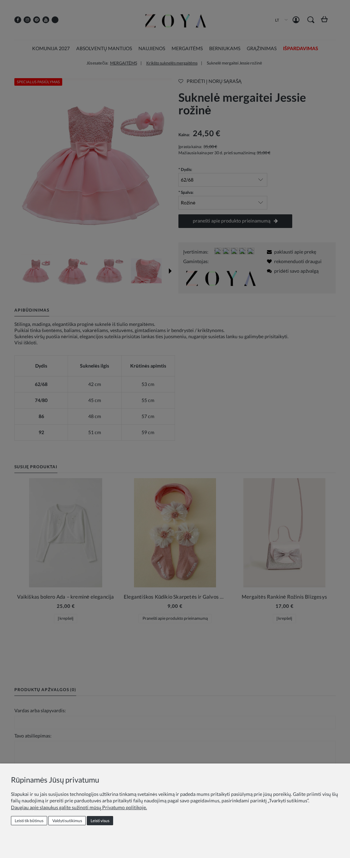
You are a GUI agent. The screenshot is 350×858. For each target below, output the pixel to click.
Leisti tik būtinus (29, 820)
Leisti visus (100, 820)
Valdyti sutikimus (67, 820)
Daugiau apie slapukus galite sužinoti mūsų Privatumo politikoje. (79, 807)
